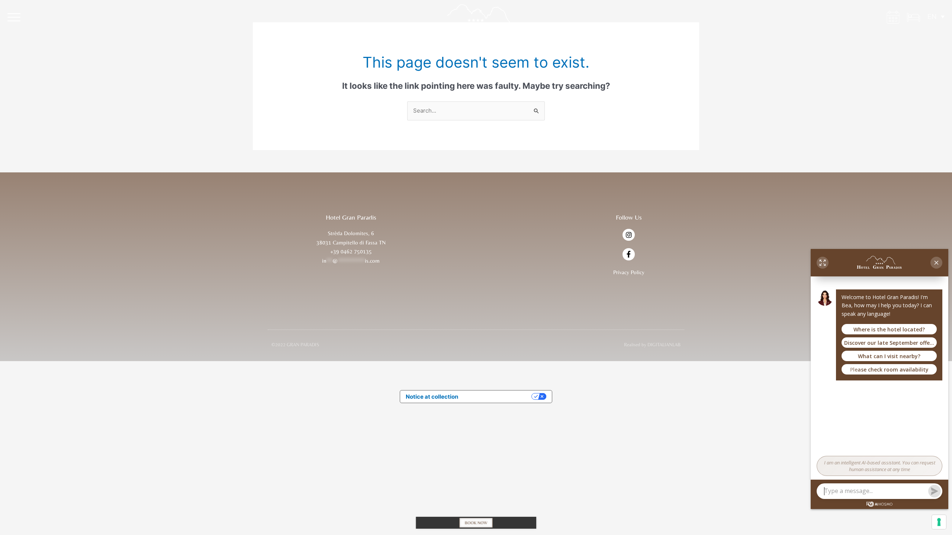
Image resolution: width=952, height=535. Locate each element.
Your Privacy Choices (498, 396)
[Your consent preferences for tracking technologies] (939, 522)
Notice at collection (432, 396)
